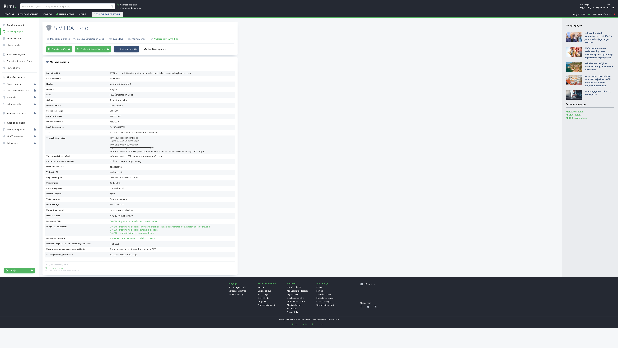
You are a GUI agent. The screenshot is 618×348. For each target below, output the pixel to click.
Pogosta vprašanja (324, 298)
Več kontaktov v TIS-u (166, 38)
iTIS (313, 324)
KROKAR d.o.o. (573, 114)
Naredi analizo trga (237, 291)
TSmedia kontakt (324, 294)
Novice (261, 287)
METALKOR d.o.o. (575, 111)
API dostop (292, 308)
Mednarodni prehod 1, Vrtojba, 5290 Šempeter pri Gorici (77, 38)
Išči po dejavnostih (237, 287)
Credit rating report (157, 49)
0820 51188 (118, 38)
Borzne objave (264, 291)
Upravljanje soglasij (325, 305)
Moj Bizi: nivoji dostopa (297, 291)
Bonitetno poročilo (128, 49)
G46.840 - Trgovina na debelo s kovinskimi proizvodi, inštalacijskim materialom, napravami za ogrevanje (160, 226)
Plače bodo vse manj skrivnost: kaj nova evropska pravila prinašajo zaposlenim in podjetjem (599, 53)
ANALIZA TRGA (66, 14)
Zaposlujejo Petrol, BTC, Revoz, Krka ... (598, 93)
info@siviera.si (138, 38)
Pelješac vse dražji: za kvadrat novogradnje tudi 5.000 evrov (599, 66)
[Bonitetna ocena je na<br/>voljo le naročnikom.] (35, 113)
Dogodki (262, 301)
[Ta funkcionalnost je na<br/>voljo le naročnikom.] (35, 84)
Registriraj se (587, 7)
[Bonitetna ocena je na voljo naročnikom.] (49, 28)
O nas (319, 287)
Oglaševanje (292, 294)
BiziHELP (262, 298)
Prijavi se (600, 7)
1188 (321, 324)
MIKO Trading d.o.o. (576, 117)
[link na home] (10, 6)
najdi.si (304, 324)
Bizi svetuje (263, 294)
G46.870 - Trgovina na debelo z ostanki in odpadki (134, 229)
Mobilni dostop (294, 305)
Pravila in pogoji (323, 301)
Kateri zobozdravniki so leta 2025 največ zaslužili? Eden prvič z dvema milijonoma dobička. (598, 81)
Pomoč (319, 291)
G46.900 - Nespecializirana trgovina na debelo (132, 233)
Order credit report (296, 301)
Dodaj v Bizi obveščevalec (93, 49)
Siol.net (294, 324)
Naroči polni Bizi (294, 287)
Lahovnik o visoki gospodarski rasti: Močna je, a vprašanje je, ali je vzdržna (598, 38)
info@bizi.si (369, 284)
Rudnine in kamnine (119, 238)
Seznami (291, 312)
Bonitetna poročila (295, 298)
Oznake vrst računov (55, 268)
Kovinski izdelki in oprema (142, 238)
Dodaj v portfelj (59, 49)
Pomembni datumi (266, 305)
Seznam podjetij (236, 294)
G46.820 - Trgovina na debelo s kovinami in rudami (134, 221)
